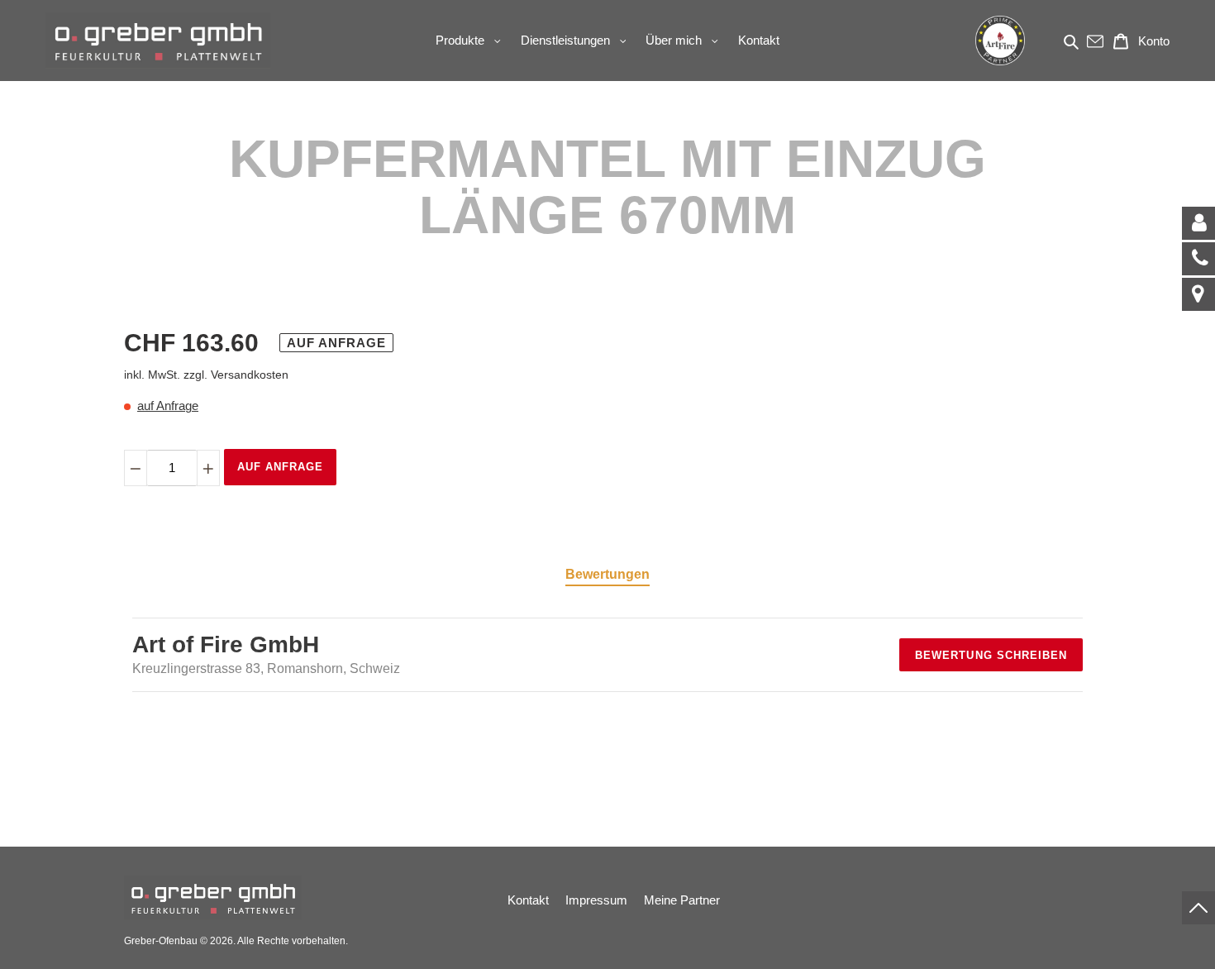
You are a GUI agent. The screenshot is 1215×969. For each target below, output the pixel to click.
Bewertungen (607, 574)
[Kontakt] (1198, 223)
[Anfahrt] (1198, 294)
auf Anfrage (167, 406)
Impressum (596, 900)
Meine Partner (682, 900)
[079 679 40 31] (1198, 258)
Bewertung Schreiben (991, 655)
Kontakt (528, 900)
